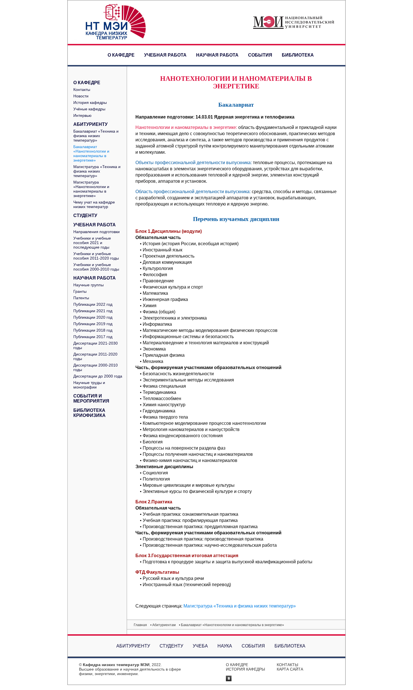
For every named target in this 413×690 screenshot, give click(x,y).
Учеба (200, 646)
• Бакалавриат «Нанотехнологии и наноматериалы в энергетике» (231, 625)
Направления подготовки (96, 231)
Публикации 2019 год (92, 323)
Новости (80, 96)
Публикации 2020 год (92, 317)
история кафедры (245, 669)
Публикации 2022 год (92, 304)
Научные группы (88, 285)
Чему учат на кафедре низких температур (94, 204)
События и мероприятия (91, 398)
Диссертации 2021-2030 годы (95, 345)
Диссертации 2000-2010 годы (95, 367)
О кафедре (121, 55)
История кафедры (90, 102)
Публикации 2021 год (92, 311)
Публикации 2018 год (92, 330)
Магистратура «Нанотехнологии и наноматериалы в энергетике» (91, 189)
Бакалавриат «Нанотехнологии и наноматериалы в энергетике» (91, 153)
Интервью (82, 115)
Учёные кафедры (89, 109)
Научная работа (217, 55)
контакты (287, 664)
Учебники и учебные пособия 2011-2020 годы (96, 255)
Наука (224, 646)
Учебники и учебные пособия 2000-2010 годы (96, 266)
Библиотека (298, 55)
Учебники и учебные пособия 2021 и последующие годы (92, 242)
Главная (140, 625)
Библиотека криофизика (89, 413)
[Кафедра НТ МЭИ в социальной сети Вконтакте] (229, 679)
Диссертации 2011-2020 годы (95, 356)
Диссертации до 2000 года (97, 376)
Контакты (81, 89)
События (260, 55)
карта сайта (290, 669)
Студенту (85, 215)
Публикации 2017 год (92, 336)
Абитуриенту (90, 124)
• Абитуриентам (163, 625)
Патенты (81, 298)
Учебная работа (165, 55)
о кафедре (237, 664)
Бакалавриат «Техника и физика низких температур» (96, 135)
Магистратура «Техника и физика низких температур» (97, 171)
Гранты (80, 291)
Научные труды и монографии (89, 384)
